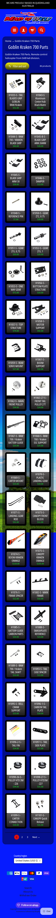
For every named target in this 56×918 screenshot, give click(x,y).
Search (28, 888)
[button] (17, 66)
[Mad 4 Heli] (28, 18)
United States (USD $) (27, 860)
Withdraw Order (28, 895)
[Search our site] (41, 30)
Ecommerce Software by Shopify (28, 911)
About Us (28, 891)
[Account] (23, 30)
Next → (36, 837)
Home (8, 41)
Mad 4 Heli (27, 909)
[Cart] (32, 30)
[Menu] (14, 30)
